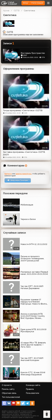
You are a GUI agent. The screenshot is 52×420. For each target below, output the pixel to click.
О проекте (7, 385)
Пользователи (32, 393)
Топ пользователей (11, 397)
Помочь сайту (8, 389)
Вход (25, 3)
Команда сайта (33, 385)
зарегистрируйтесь (23, 174)
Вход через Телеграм (19, 180)
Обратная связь (9, 393)
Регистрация (37, 3)
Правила (30, 389)
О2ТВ (16, 10)
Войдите (8, 174)
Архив (6, 10)
